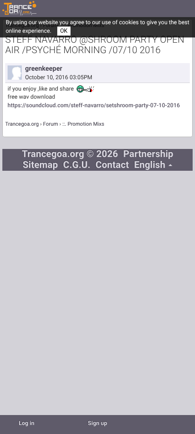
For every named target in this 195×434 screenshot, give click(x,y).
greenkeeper (43, 69)
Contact (112, 165)
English (151, 165)
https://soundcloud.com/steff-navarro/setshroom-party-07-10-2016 (94, 106)
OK (64, 31)
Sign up (97, 423)
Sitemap (40, 165)
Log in (26, 423)
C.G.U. (76, 165)
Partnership (148, 154)
